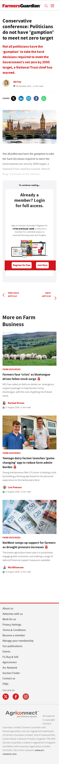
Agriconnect (10, 662)
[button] (46, 5)
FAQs (5, 684)
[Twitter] (6, 696)
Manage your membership (18, 641)
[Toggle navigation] (51, 5)
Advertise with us (13, 614)
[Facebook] (16, 696)
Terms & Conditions (14, 630)
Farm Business (12, 369)
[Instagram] (26, 696)
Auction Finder (11, 673)
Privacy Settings (12, 624)
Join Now (42, 265)
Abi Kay (17, 81)
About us (8, 608)
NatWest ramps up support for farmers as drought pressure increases (29, 545)
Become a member (14, 635)
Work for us (9, 619)
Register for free (21, 265)
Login (29, 217)
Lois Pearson (15, 487)
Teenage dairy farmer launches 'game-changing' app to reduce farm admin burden (29, 462)
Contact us (9, 678)
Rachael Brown (16, 403)
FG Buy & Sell (10, 657)
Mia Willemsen (16, 567)
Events (6, 651)
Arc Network (10, 668)
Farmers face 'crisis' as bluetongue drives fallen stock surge (26, 376)
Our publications (12, 646)
